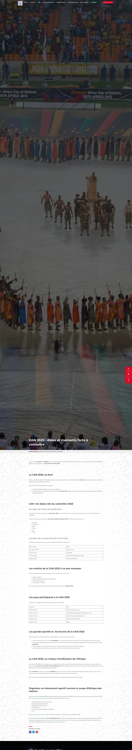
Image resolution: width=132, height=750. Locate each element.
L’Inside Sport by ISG (73, 2)
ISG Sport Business (33, 451)
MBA (39, 2)
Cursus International (48, 2)
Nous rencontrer (84, 2)
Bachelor (32, 2)
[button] (30, 732)
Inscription (93, 2)
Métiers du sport (61, 2)
